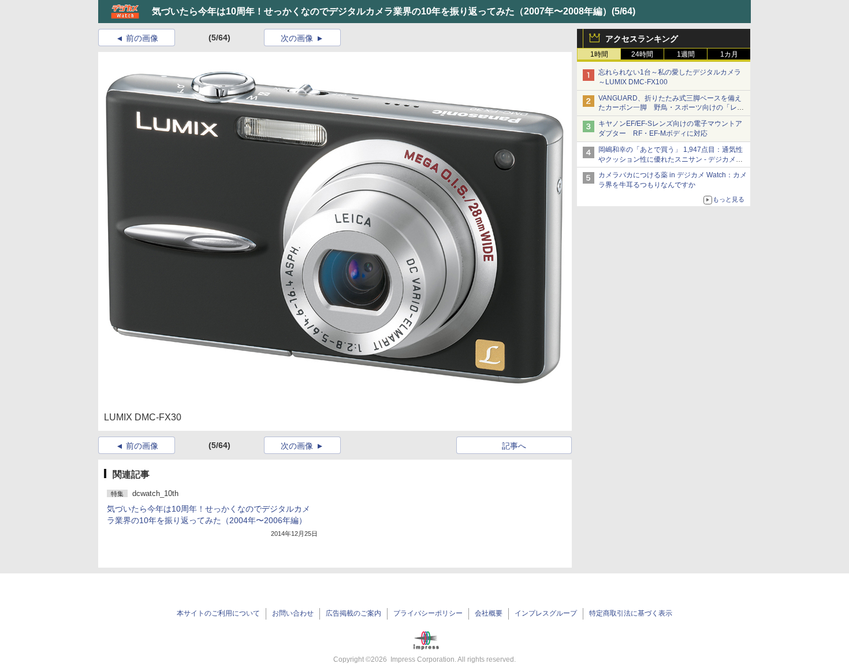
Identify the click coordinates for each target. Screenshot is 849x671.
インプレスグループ (546, 613)
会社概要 (488, 613)
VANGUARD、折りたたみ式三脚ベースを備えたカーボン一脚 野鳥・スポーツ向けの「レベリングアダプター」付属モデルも (671, 108)
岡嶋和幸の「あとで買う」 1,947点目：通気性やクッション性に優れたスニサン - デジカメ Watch (670, 159)
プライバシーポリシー (428, 613)
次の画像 (297, 38)
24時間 (642, 54)
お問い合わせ (293, 613)
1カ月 (729, 54)
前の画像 (142, 38)
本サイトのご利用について (218, 613)
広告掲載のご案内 (353, 613)
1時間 (599, 54)
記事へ (514, 445)
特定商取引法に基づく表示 (630, 613)
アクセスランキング (641, 38)
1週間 (686, 54)
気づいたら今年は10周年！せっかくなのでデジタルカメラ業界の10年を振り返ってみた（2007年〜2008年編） (382, 11)
